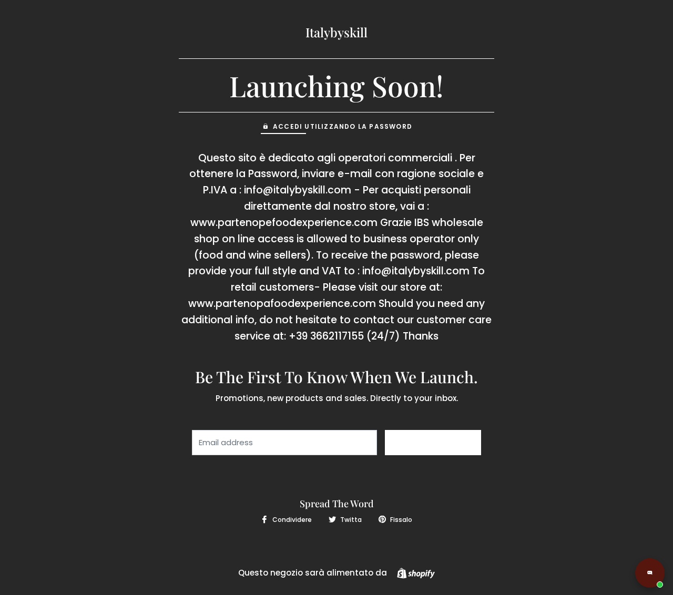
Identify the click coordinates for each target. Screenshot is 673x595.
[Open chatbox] (650, 573)
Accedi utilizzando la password (342, 126)
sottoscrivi (433, 442)
